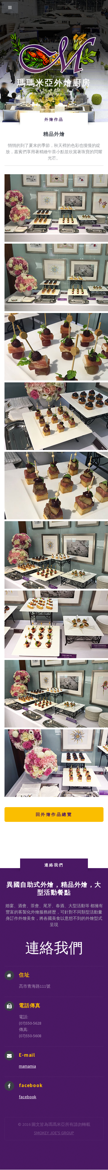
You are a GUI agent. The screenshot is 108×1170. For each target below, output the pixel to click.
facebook (27, 1096)
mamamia (27, 1066)
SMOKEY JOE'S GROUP (54, 1132)
